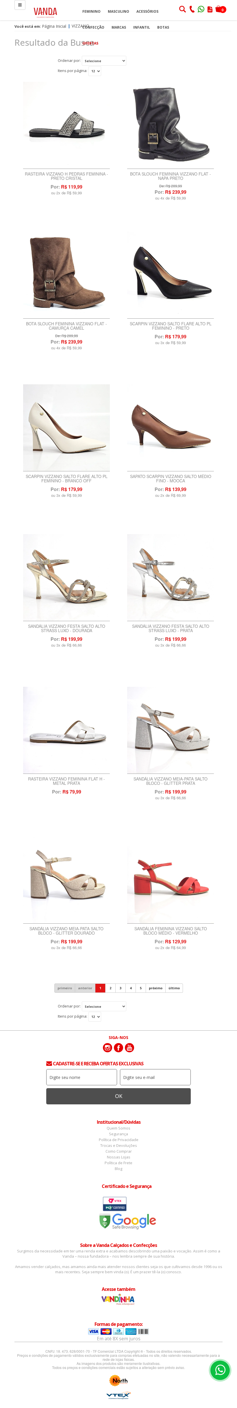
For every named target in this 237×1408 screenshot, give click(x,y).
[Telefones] (192, 10)
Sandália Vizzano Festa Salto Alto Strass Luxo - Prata (170, 628)
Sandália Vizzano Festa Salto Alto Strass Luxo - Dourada (66, 628)
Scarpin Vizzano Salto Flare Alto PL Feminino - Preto (171, 326)
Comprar (66, 207)
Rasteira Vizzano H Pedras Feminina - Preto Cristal (66, 176)
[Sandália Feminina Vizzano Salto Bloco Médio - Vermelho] (170, 880)
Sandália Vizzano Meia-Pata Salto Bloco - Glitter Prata (171, 781)
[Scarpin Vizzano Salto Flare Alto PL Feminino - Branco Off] (66, 427)
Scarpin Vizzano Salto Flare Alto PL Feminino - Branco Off (67, 479)
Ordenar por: (69, 60)
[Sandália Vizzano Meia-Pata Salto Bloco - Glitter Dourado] (66, 880)
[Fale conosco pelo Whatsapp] (201, 10)
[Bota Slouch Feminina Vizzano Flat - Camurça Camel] (66, 275)
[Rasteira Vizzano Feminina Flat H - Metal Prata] (66, 730)
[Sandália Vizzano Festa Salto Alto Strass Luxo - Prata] (170, 577)
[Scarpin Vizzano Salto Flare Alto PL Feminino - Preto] (170, 275)
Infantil (141, 27)
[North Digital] (118, 1380)
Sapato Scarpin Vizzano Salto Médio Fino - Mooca (170, 479)
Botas (163, 27)
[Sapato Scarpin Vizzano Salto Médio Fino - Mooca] (170, 427)
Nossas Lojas (118, 1157)
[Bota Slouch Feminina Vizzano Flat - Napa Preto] (170, 125)
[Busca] (182, 10)
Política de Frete (118, 1162)
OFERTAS (90, 43)
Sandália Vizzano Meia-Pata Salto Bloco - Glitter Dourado (66, 931)
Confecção (93, 27)
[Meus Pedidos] (210, 10)
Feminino (91, 11)
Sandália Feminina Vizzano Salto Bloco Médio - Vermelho (170, 931)
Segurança (118, 1133)
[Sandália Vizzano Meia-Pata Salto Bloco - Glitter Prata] (170, 730)
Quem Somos (118, 1128)
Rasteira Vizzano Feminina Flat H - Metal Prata (66, 781)
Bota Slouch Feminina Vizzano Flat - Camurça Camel (66, 326)
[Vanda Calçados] (45, 10)
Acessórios (147, 11)
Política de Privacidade (118, 1139)
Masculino (118, 11)
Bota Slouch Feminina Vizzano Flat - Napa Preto (170, 176)
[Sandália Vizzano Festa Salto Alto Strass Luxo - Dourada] (66, 577)
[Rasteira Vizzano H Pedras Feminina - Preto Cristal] (66, 125)
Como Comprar (118, 1151)
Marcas (119, 27)
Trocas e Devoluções (118, 1145)
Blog (118, 1168)
